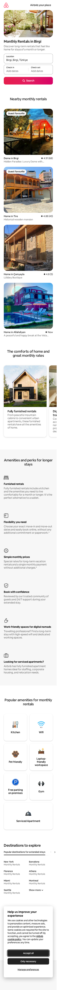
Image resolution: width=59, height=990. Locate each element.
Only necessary (28, 961)
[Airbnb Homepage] (6, 5)
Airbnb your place (40, 5)
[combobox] (28, 60)
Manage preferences (28, 969)
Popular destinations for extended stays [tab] (24, 852)
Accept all (28, 953)
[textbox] (16, 71)
